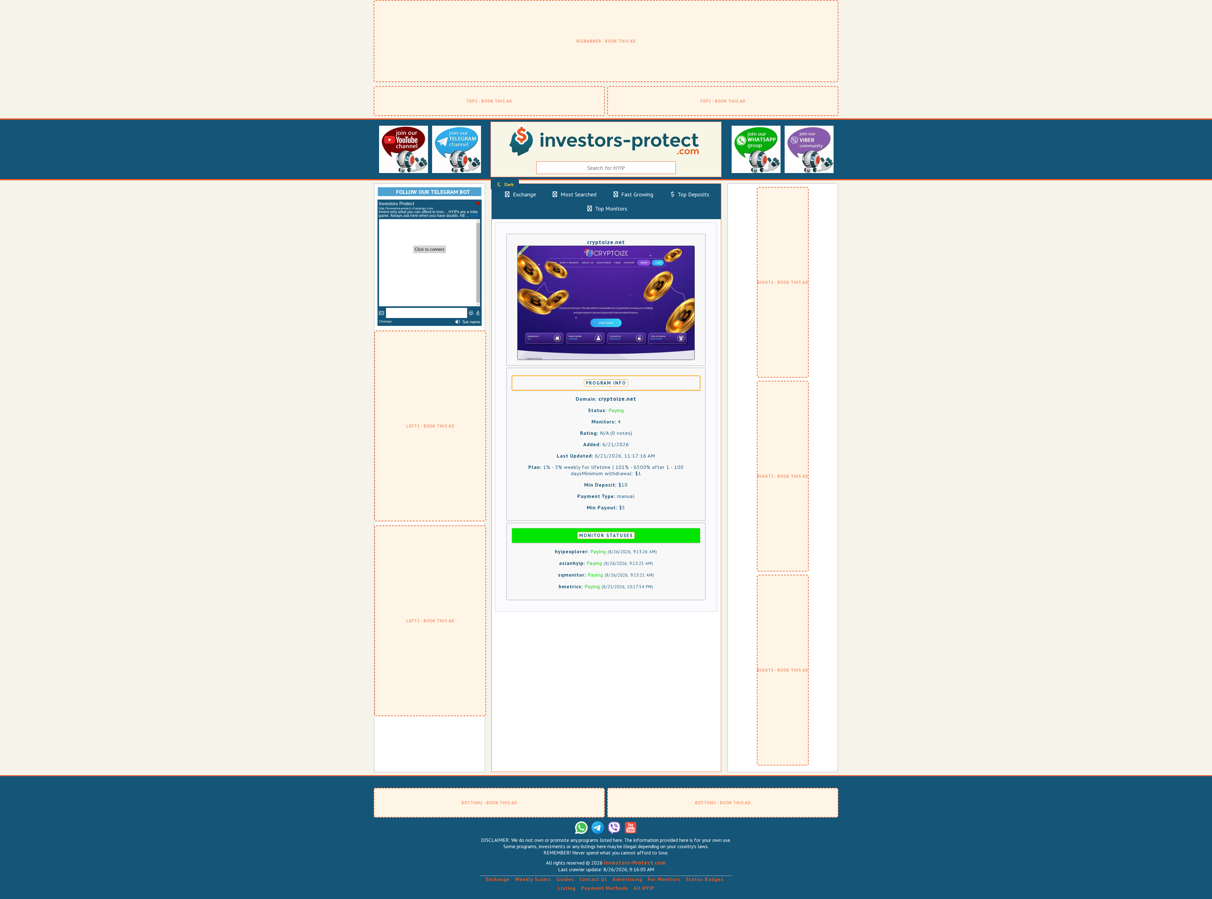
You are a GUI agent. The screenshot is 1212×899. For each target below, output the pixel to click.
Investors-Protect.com (635, 862)
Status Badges (705, 879)
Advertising (627, 879)
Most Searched (578, 194)
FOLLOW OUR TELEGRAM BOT (433, 191)
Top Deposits (692, 194)
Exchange (523, 194)
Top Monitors (610, 208)
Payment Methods (604, 888)
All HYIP (643, 888)
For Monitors (664, 879)
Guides (565, 879)
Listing (567, 888)
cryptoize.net (606, 242)
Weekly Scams (533, 879)
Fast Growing (636, 194)
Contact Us (593, 879)
